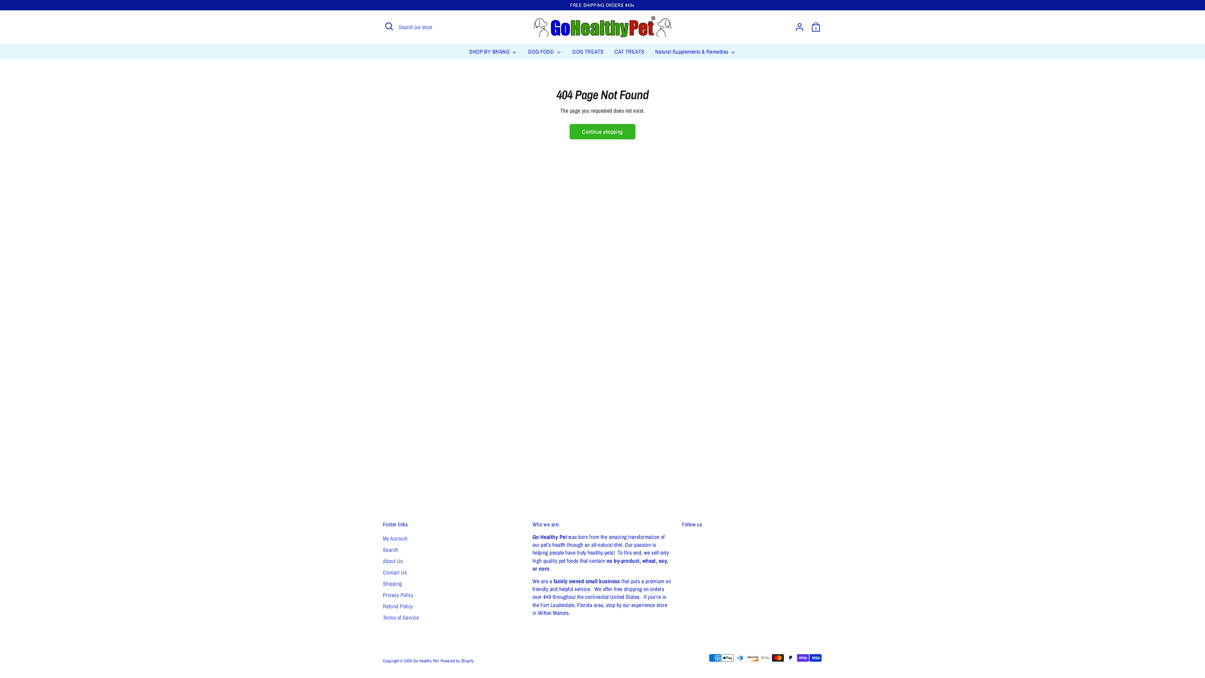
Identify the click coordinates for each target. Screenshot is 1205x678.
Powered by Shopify (457, 661)
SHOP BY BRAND (490, 52)
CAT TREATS (629, 52)
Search (390, 550)
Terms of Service (401, 618)
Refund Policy (398, 606)
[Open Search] (389, 26)
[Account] (799, 27)
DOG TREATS (588, 52)
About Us (393, 561)
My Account (395, 538)
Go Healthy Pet (425, 661)
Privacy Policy (398, 595)
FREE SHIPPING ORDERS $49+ (602, 5)
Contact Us (395, 572)
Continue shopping (602, 132)
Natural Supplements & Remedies (692, 52)
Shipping (392, 584)
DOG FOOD (541, 52)
